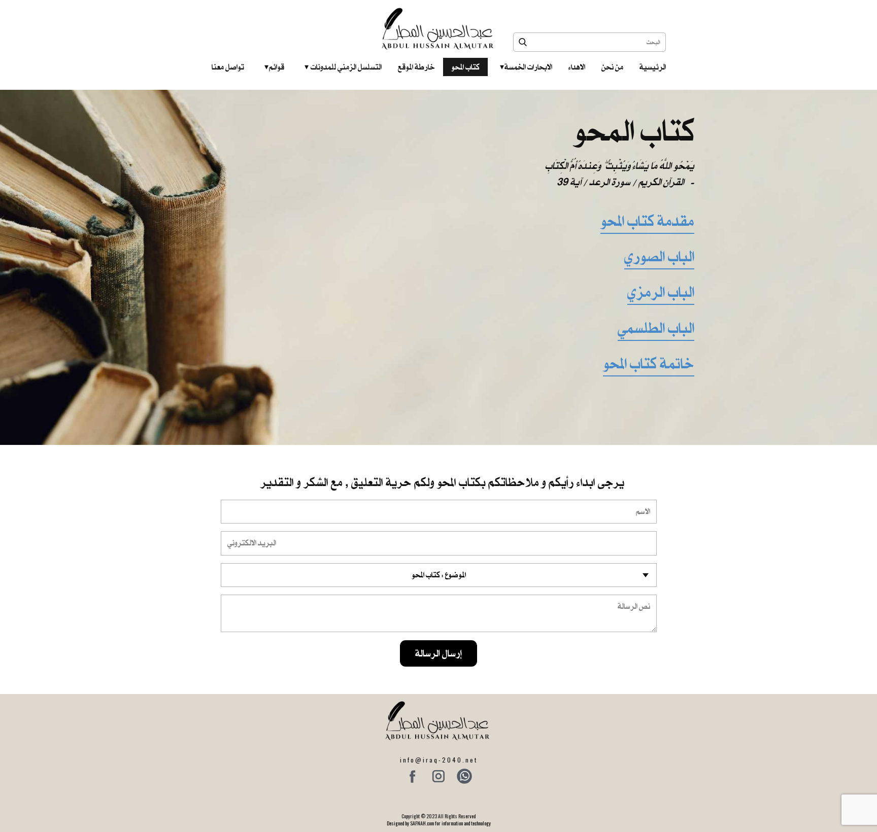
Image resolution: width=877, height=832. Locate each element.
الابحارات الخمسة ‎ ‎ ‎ (526, 67)
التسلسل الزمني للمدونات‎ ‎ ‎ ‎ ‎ (343, 67)
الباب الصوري (659, 256)
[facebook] (412, 776)
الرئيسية (652, 67)
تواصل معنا (228, 67)
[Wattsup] (464, 776)
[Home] (439, 29)
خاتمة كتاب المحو (648, 363)
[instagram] (438, 776)
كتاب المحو (465, 67)
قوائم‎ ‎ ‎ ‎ (274, 67)
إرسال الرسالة (438, 653)
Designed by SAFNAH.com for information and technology (439, 823)
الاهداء (576, 67)
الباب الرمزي (660, 292)
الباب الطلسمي (656, 328)
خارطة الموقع (416, 67)
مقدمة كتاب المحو (647, 221)
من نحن (612, 67)
